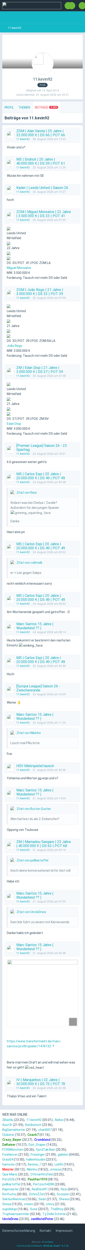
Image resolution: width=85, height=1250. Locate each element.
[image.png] (42, 993)
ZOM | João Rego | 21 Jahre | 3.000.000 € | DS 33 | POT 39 (39, 292)
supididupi (9, 1209)
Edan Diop (14, 423)
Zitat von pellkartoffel (32, 860)
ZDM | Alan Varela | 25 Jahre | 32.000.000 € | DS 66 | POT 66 (40, 133)
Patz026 (8, 1179)
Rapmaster (10, 1189)
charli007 (45, 1130)
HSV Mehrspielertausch (35, 766)
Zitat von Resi (27, 492)
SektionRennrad (14, 1199)
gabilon (63, 1154)
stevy (50, 1204)
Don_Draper (37, 1144)
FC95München (12, 1149)
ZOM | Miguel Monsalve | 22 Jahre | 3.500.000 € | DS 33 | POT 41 (43, 214)
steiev (28, 1204)
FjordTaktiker (45, 1149)
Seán (42, 1199)
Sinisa (6, 1204)
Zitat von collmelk (29, 562)
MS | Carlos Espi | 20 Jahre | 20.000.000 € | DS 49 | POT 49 (40, 476)
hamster (8, 1164)
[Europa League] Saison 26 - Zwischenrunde (38, 688)
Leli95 (59, 1164)
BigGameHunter (13, 1130)
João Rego (14, 346)
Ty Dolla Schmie (54, 1214)
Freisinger (38, 1154)
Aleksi (59, 1120)
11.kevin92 (23, 139)
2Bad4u (7, 1120)
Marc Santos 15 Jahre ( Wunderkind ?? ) (34, 626)
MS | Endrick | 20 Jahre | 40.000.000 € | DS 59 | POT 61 (40, 161)
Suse (33, 1209)
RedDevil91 (40, 1189)
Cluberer (8, 1134)
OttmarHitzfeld (41, 1174)
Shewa (64, 1199)
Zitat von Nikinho (29, 733)
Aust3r (7, 1125)
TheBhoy (56, 1209)
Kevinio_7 (35, 1164)
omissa (55, 1169)
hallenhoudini (35, 1159)
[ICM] (31, 5)
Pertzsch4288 (43, 1184)
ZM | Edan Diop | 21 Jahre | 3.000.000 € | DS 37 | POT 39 (39, 370)
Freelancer (10, 1154)
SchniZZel (36, 1194)
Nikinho (32, 1169)
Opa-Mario (9, 1174)
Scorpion (63, 1194)
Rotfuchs (9, 1194)
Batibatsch (33, 1125)
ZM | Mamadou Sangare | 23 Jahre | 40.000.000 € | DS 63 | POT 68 (43, 844)
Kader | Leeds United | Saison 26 (42, 188)
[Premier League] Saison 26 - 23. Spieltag (42, 447)
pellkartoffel (11, 1184)
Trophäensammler (15, 1214)
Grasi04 (7, 1159)
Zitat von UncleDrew (31, 912)
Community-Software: (43, 1245)
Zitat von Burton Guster (34, 809)
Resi (64, 1189)
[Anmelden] (71, 5)
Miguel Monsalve (19, 268)
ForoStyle (47, 1242)
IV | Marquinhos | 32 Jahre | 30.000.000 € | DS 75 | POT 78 (40, 1082)
